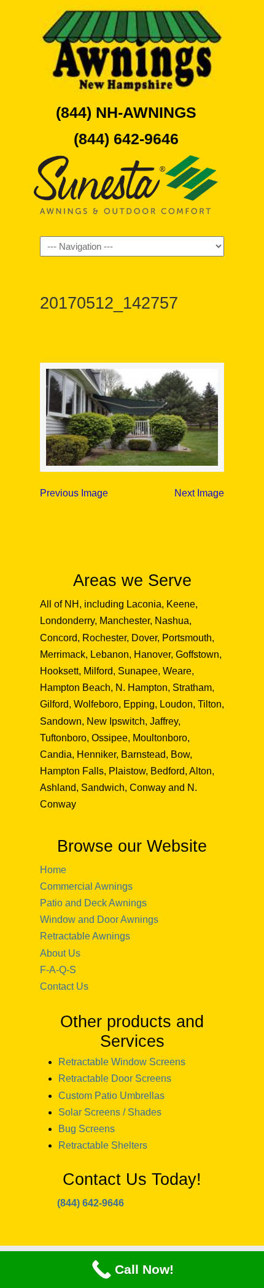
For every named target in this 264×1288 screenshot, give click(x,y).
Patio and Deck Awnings (93, 903)
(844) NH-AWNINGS (126, 112)
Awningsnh (132, 50)
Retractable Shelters (102, 1145)
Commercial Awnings (86, 886)
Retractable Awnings (85, 936)
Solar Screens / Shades (109, 1112)
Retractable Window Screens (121, 1062)
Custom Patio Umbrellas (111, 1095)
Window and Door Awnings (99, 919)
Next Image (199, 493)
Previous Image (74, 493)
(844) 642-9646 (126, 138)
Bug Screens (86, 1129)
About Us (60, 953)
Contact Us (64, 986)
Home (53, 870)
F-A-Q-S (58, 970)
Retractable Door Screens (114, 1078)
